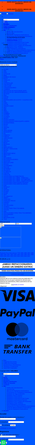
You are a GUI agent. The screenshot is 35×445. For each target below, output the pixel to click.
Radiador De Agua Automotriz (16, 38)
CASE (5, 81)
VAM (4, 211)
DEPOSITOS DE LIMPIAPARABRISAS (15, 92)
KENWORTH (7, 132)
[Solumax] (6, 14)
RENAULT (6, 187)
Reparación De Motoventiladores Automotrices (21, 50)
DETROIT (6, 94)
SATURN (6, 190)
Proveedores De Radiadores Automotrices (19, 36)
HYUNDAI (6, 116)
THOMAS (6, 207)
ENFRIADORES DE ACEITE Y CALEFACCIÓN (17, 100)
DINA (5, 95)
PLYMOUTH (7, 171)
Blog (4, 360)
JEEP (5, 129)
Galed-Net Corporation (10, 368)
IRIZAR (5, 124)
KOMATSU (6, 135)
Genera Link (10, 389)
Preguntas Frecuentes (10, 362)
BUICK (5, 78)
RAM (4, 185)
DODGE (5, 97)
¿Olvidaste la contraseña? (8, 428)
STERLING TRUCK (9, 200)
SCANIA (6, 191)
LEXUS (5, 139)
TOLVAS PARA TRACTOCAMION (13, 208)
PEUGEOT (6, 170)
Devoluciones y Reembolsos (12, 365)
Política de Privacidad (10, 363)
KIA (4, 133)
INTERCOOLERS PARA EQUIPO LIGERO (16, 121)
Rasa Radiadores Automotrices (16, 48)
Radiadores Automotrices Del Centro (18, 42)
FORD (5, 103)
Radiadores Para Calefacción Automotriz (19, 45)
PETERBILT (7, 168)
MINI (4, 156)
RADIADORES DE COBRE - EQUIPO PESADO (18, 181)
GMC (5, 109)
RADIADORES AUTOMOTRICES (13, 176)
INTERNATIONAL (8, 123)
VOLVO (5, 216)
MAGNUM (6, 144)
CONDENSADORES (9, 87)
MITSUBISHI (7, 158)
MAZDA (5, 150)
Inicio (1, 56)
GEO (4, 107)
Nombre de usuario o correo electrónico (12, 417)
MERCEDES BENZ (9, 153)
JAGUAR (6, 127)
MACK (5, 142)
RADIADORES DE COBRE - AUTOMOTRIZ (16, 179)
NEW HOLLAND (8, 162)
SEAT (5, 194)
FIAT (4, 101)
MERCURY (6, 155)
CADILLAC (6, 80)
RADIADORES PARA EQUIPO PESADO (15, 182)
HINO (5, 110)
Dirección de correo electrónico (10, 434)
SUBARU (6, 202)
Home (5, 21)
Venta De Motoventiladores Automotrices (19, 51)
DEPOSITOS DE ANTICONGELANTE (15, 90)
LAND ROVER (7, 138)
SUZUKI (5, 204)
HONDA (5, 112)
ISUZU (5, 126)
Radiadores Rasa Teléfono (15, 47)
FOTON (5, 104)
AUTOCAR (6, 74)
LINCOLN (6, 141)
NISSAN (6, 164)
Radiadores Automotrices (14, 41)
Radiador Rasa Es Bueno (14, 39)
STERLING (6, 199)
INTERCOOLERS (8, 120)
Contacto (6, 28)
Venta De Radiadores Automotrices (17, 53)
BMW (5, 75)
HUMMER (6, 113)
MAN (4, 145)
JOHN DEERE (7, 130)
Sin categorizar (7, 196)
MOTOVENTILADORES (10, 159)
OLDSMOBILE (7, 165)
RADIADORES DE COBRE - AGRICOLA (15, 178)
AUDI (5, 72)
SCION (5, 193)
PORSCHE (6, 175)
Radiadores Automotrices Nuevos (17, 44)
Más (4, 30)
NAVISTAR (6, 161)
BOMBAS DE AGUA (9, 77)
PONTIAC (6, 173)
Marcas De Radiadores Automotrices (18, 35)
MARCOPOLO (7, 147)
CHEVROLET (7, 84)
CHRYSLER (7, 86)
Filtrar (2, 225)
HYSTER (6, 115)
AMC (4, 71)
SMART (5, 197)
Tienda (5, 22)
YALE (5, 219)
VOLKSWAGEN (8, 214)
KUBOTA (6, 136)
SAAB (5, 188)
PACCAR (6, 167)
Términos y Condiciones (10, 366)
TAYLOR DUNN (8, 205)
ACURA (5, 69)
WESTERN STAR (8, 217)
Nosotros (6, 24)
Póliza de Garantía (9, 27)
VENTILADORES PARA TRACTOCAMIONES (17, 213)
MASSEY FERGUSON (10, 149)
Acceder (13, 425)
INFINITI (5, 118)
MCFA (5, 152)
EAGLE (5, 98)
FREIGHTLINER (8, 106)
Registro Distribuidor (10, 25)
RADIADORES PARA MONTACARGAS (15, 184)
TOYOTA (6, 210)
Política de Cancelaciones (15, 32)
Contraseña (4, 422)
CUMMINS (6, 89)
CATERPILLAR (8, 83)
